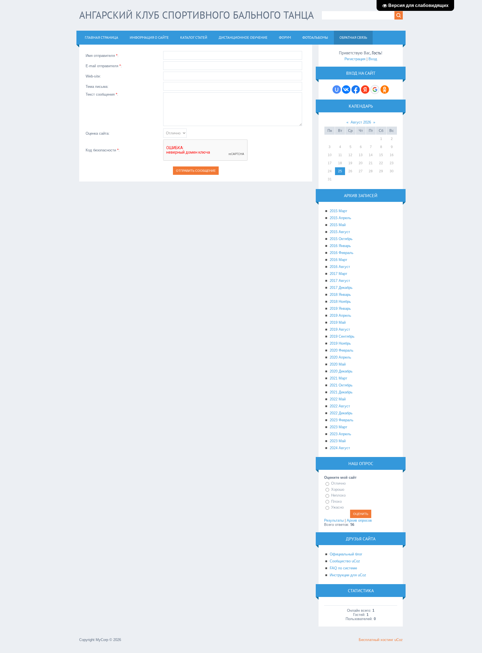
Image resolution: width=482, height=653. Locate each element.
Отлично (338, 483)
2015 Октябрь (341, 239)
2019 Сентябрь (342, 336)
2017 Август (340, 281)
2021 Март (338, 378)
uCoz (398, 640)
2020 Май (338, 364)
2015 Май (338, 225)
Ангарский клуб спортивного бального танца (196, 14)
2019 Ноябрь (340, 343)
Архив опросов (359, 520)
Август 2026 (361, 122)
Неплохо (338, 495)
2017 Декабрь (341, 288)
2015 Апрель (340, 218)
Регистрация (354, 59)
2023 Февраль (341, 420)
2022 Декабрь (341, 413)
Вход (372, 59)
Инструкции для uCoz (348, 575)
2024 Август (340, 448)
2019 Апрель (340, 315)
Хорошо (337, 489)
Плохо (336, 501)
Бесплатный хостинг (376, 640)
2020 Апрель (340, 357)
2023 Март (338, 427)
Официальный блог (346, 554)
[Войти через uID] (336, 89)
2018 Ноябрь (340, 301)
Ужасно (337, 507)
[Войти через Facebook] (355, 89)
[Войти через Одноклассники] (384, 89)
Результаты (334, 520)
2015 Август (340, 232)
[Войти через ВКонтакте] (346, 89)
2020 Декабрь (341, 371)
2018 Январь (340, 294)
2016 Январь (340, 246)
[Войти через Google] (374, 89)
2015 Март (338, 211)
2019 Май (338, 322)
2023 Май (338, 441)
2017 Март (338, 274)
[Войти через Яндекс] (365, 89)
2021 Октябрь (341, 385)
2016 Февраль (341, 253)
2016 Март (338, 260)
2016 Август (340, 267)
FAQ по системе (343, 568)
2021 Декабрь (341, 392)
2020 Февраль (341, 350)
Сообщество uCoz (345, 561)
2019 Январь (340, 308)
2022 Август (340, 406)
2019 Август (340, 329)
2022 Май (338, 399)
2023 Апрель (340, 434)
